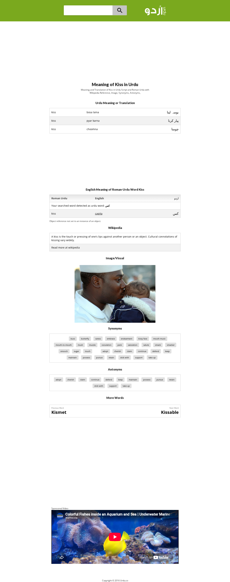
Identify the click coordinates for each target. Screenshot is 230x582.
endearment (126, 338)
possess (86, 357)
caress (98, 338)
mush (80, 345)
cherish (117, 351)
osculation (106, 345)
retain (111, 357)
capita (98, 213)
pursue (99, 357)
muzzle (92, 345)
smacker (170, 345)
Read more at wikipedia (65, 247)
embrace (111, 338)
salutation (132, 345)
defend (155, 351)
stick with (124, 357)
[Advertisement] (115, 50)
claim (129, 351)
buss (73, 338)
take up (152, 357)
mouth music (159, 338)
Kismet (58, 412)
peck (120, 345)
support (138, 357)
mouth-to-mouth (64, 345)
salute (146, 345)
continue (142, 351)
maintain (72, 357)
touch (87, 351)
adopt (105, 351)
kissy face (142, 338)
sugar (76, 351)
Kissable (170, 412)
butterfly (85, 338)
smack (158, 345)
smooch (64, 351)
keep (167, 351)
